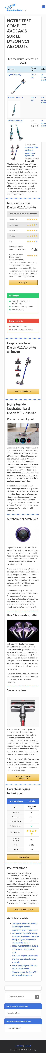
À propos (19, 1046)
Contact (27, 1046)
